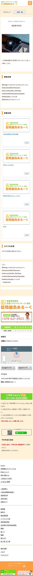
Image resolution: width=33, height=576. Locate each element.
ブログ (26, 142)
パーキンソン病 (5, 519)
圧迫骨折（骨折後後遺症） (9, 525)
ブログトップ (7, 12)
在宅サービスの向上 (8, 165)
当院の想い (4, 498)
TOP (3, 264)
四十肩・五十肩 (5, 541)
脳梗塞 (3, 509)
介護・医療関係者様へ (8, 492)
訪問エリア (4, 502)
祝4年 (4, 226)
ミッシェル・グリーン (17, 565)
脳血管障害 (4, 515)
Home (3, 465)
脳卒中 (3, 512)
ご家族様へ (4, 489)
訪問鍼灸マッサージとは (8, 469)
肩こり (3, 532)
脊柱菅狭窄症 (5, 522)
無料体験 (4, 548)
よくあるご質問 (5, 482)
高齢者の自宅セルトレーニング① (11, 196)
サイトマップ (4, 555)
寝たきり (3, 538)
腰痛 (2, 535)
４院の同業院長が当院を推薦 (10, 134)
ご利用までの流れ (6, 478)
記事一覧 (20, 12)
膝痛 (2, 528)
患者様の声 (4, 495)
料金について (5, 472)
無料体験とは (5, 475)
